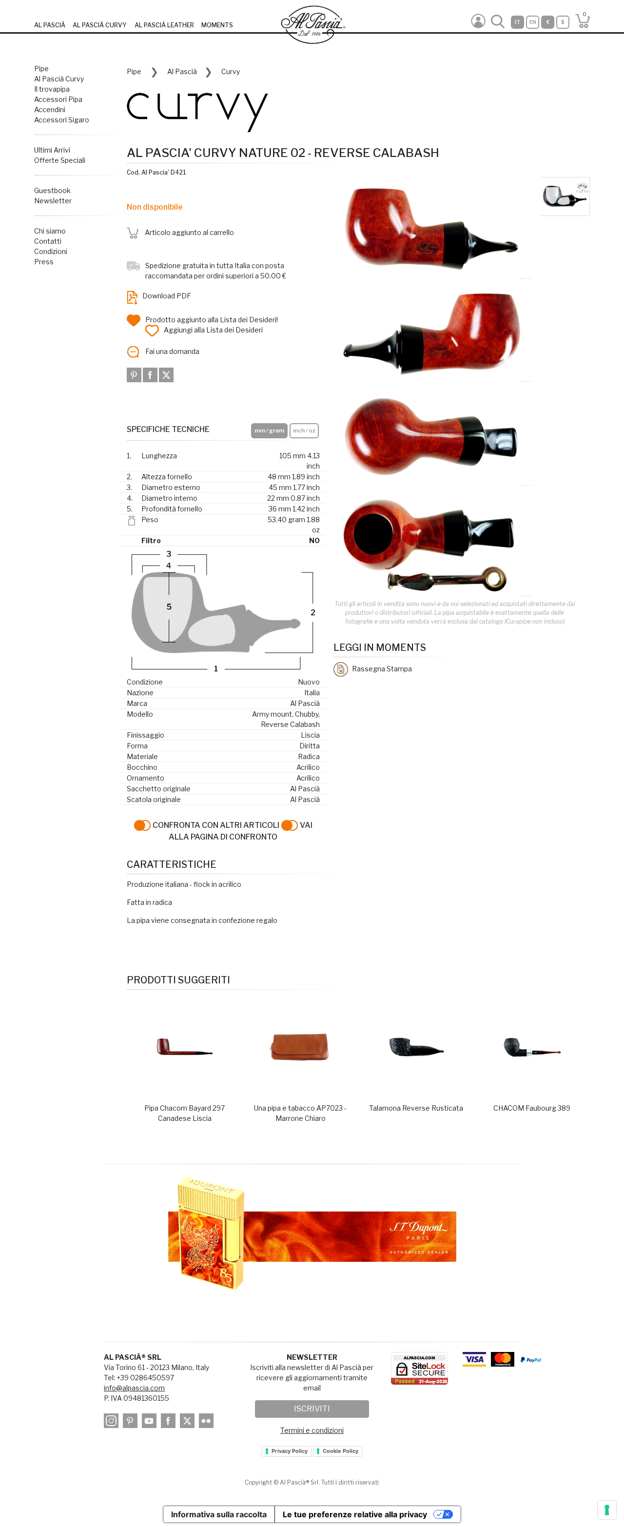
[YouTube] (150, 1422)
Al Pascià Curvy (59, 79)
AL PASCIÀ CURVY (100, 25)
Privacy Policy (290, 1451)
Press (44, 261)
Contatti (47, 241)
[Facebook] (151, 374)
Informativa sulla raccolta (219, 1514)
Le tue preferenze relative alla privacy (355, 1514)
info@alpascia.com (134, 1388)
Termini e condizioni (312, 1430)
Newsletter (53, 200)
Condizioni (50, 251)
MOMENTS (217, 25)
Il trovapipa (52, 89)
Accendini (49, 109)
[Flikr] (207, 1422)
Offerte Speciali (59, 160)
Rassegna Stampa (381, 669)
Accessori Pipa (58, 99)
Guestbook (52, 190)
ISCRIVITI (312, 1408)
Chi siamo (50, 231)
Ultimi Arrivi (52, 150)
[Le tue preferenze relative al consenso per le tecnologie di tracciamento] (607, 1510)
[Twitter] (166, 374)
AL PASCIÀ (49, 25)
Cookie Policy (340, 1451)
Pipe (41, 68)
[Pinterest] (135, 374)
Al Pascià (182, 71)
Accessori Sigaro (61, 120)
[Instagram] (112, 1422)
